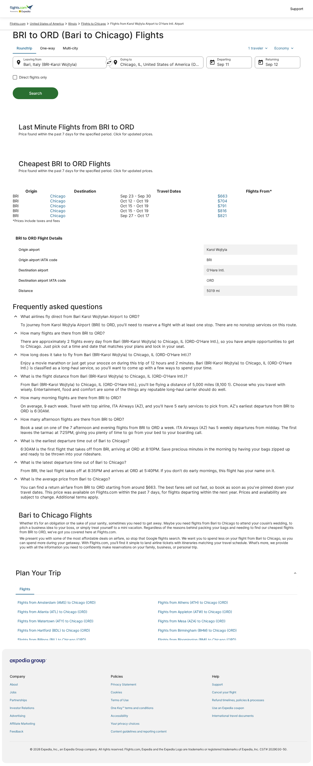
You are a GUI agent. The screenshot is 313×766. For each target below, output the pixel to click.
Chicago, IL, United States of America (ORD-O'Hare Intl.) (161, 64)
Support (296, 9)
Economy (281, 48)
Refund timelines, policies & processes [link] (238, 700)
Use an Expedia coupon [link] (228, 708)
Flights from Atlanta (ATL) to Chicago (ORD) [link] (52, 612)
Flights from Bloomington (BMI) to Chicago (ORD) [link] (197, 640)
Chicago (58, 196)
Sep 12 (272, 64)
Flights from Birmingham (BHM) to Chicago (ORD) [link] (197, 630)
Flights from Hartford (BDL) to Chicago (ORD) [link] (54, 630)
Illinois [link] (72, 23)
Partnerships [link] (18, 700)
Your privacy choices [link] (125, 723)
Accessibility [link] (119, 716)
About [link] (14, 684)
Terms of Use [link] (120, 700)
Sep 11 (223, 64)
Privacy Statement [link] (123, 684)
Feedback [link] (16, 731)
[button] (156, 573)
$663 (222, 196)
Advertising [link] (17, 716)
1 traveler (255, 48)
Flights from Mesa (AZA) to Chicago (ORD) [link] (191, 621)
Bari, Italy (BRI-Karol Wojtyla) (50, 64)
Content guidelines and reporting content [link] (139, 731)
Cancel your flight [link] (224, 692)
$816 (222, 210)
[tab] (24, 48)
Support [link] (217, 684)
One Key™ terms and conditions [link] (132, 708)
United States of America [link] (47, 23)
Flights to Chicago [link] (93, 23)
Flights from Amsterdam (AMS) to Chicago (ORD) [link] (57, 602)
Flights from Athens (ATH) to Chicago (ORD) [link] (193, 602)
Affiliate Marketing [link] (22, 723)
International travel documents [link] (233, 716)
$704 (222, 200)
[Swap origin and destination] (109, 62)
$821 (222, 215)
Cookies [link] (116, 692)
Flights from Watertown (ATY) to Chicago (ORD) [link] (55, 621)
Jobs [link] (13, 692)
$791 (222, 205)
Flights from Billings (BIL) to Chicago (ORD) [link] (52, 640)
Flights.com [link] (17, 23)
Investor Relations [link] (22, 708)
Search (35, 93)
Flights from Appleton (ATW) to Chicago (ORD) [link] (195, 612)
